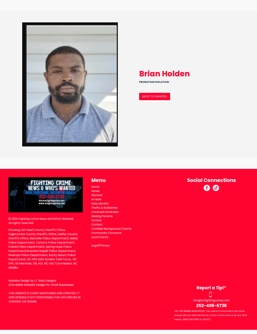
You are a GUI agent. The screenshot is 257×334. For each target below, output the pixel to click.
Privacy (105, 245)
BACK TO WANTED (154, 96)
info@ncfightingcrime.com (211, 300)
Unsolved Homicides (105, 212)
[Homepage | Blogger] (45, 194)
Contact (97, 224)
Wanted (96, 195)
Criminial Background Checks (111, 229)
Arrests (96, 199)
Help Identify (100, 204)
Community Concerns (106, 233)
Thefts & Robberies (104, 208)
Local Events (99, 237)
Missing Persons (102, 216)
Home (95, 187)
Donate (96, 220)
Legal (94, 245)
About (95, 191)
